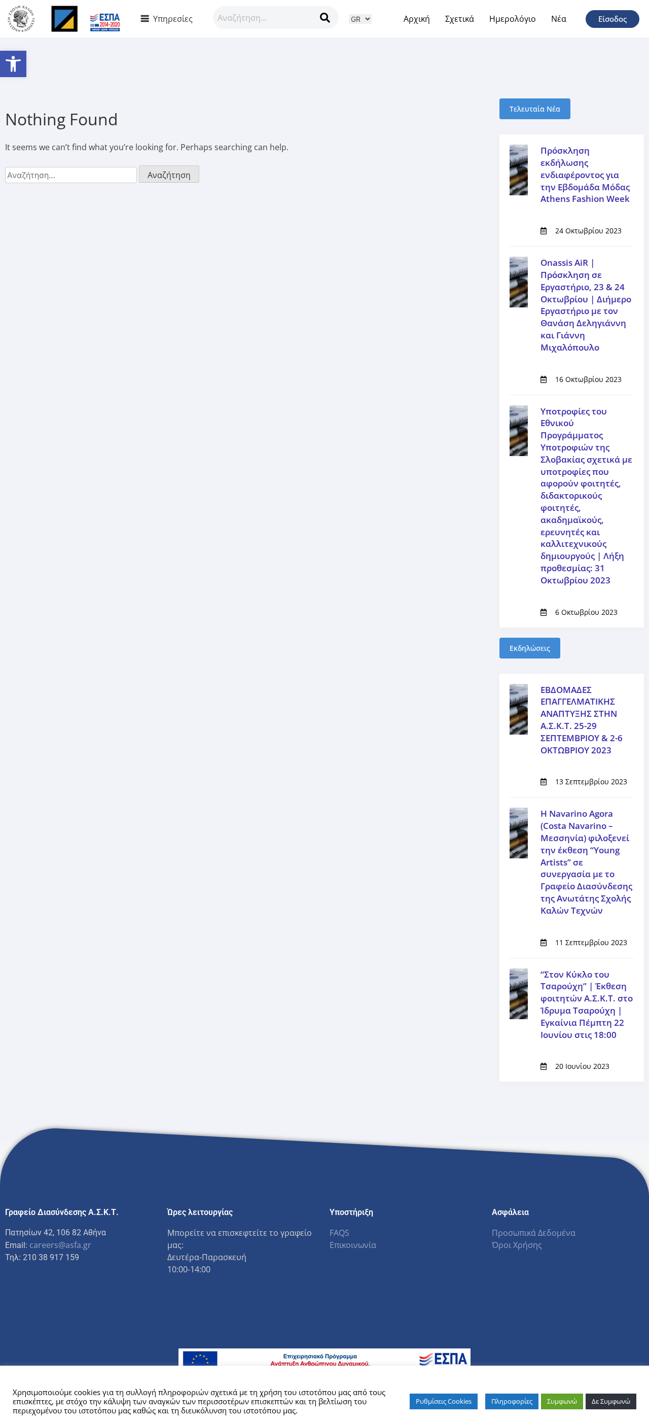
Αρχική (417, 18)
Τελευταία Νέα (535, 109)
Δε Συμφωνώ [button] (611, 1401)
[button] (13, 64)
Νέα (558, 18)
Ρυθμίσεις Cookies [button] (444, 1401)
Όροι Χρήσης (517, 1245)
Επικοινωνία (353, 1245)
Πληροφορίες (511, 1401)
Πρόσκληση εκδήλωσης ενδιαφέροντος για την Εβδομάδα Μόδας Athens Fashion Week (585, 174)
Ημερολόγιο (512, 18)
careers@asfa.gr (60, 1245)
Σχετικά (459, 18)
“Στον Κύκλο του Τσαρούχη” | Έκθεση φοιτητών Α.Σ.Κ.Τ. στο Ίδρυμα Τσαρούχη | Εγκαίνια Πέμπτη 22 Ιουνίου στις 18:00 (586, 1004)
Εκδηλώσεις (530, 648)
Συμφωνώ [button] (562, 1401)
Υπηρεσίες (173, 18)
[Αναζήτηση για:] (72, 175)
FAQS (339, 1232)
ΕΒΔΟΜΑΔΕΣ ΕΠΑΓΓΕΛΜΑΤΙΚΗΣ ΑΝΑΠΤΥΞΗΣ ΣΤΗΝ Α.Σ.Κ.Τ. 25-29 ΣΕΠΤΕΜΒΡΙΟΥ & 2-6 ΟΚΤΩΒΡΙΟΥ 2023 (581, 720)
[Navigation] (325, 17)
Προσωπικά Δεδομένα (533, 1232)
